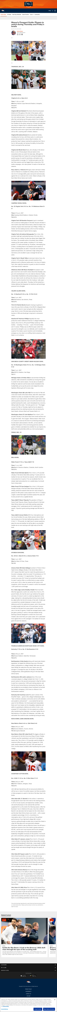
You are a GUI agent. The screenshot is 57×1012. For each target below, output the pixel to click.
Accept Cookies (37, 1009)
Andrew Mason (20, 31)
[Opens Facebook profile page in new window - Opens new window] (18, 34)
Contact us (28, 993)
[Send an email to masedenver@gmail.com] (22, 34)
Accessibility (28, 991)
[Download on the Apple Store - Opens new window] (23, 976)
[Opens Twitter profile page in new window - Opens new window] (20, 34)
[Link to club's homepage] (2, 10)
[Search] (52, 11)
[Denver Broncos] (28, 982)
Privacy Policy (28, 989)
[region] (28, 1004)
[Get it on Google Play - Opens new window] (33, 976)
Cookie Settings (4, 1009)
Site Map (28, 995)
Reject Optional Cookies (49, 1009)
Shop (50, 10)
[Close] (54, 999)
